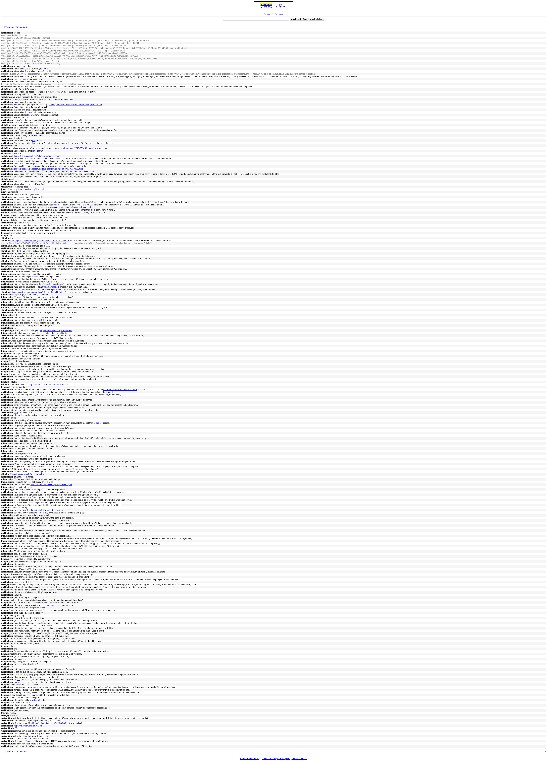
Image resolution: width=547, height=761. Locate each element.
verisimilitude (7, 718)
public (36, 151)
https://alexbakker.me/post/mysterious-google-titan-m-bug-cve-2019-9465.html (47, 169)
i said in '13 (57, 204)
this (26, 71)
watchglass (6, 35)
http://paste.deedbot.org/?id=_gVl (29, 189)
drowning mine (35, 700)
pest (281, 4)
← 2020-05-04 (8, 27)
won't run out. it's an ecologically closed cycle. (51, 484)
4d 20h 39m (266, 7)
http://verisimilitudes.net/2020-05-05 (49, 723)
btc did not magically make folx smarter (45, 510)
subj (16, 412)
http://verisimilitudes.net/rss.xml (28, 725)
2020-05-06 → (22, 27)
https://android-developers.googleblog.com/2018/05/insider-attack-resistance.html (72, 148)
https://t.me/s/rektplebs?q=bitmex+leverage (29, 474)
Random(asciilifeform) (250, 758)
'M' (18, 679)
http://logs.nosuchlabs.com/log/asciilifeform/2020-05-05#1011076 (39, 240)
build (98, 423)
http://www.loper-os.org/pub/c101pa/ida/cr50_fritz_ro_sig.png (71, 74)
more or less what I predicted (78, 207)
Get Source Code (299, 758)
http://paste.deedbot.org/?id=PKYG (56, 330)
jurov (3, 189)
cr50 (44, 68)
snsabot (4, 74)
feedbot (4, 84)
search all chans (316, 19)
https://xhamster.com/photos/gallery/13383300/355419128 (36, 292)
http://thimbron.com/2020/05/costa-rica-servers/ (30, 84)
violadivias (6, 86)
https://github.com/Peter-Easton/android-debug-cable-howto (75, 104)
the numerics (49, 605)
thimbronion (7, 274)
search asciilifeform (299, 19)
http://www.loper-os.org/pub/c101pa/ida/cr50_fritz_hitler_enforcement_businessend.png (209, 74)
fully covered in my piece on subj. (81, 171)
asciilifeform (266, 4)
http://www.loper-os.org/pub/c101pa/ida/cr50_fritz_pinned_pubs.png (284, 74)
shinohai (5, 197)
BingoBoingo (7, 266)
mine (16, 102)
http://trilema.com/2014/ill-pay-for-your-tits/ (48, 384)
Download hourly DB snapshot (276, 758)
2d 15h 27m (281, 7)
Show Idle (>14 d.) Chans (273, 14)
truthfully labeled (51, 287)
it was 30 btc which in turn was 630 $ (120, 389)
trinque (4, 215)
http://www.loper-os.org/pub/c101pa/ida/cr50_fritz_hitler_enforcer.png (134, 74)
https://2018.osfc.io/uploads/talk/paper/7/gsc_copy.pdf (36, 156)
